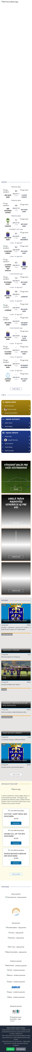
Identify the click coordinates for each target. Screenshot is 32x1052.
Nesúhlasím (20, 1049)
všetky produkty (16, 874)
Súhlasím (10, 1049)
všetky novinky (16, 774)
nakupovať (16, 823)
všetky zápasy (16, 389)
